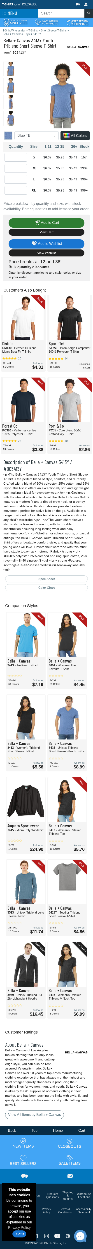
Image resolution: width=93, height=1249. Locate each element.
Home (58, 1130)
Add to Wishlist (49, 243)
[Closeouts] (70, 1143)
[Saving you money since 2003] (15, 22)
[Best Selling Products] (23, 1160)
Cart (81, 1130)
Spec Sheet (46, 579)
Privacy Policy (19, 1228)
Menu (12, 13)
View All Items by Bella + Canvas (34, 1115)
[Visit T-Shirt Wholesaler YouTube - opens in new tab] (57, 1236)
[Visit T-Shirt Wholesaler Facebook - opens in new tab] (36, 1236)
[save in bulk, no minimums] (46, 22)
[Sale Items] (70, 1160)
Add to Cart (49, 223)
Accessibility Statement (83, 1211)
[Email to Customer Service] (70, 1175)
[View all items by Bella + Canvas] (78, 47)
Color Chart (46, 587)
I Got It (19, 1234)
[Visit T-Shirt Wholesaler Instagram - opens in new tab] (47, 1236)
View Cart (46, 232)
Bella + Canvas (16, 40)
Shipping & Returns (67, 1195)
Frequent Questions (52, 1195)
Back (12, 1130)
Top (34, 1130)
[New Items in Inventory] (23, 1143)
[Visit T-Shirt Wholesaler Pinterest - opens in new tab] (68, 1236)
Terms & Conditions (65, 1211)
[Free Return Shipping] (77, 22)
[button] (64, 3)
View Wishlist (46, 253)
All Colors (78, 136)
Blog (37, 1195)
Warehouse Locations (84, 1195)
